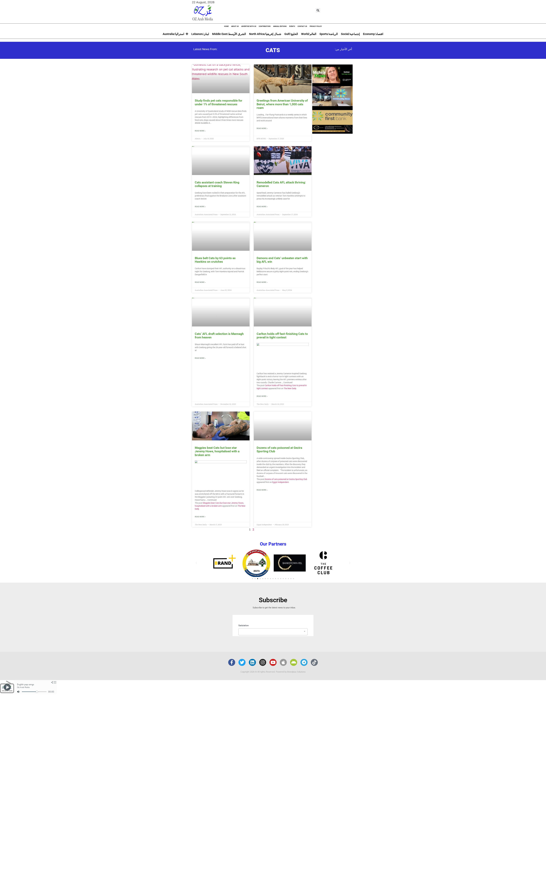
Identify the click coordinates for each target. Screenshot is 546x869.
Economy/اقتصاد (373, 34)
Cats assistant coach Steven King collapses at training (217, 184)
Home (226, 26)
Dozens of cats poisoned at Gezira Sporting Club (286, 479)
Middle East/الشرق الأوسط (229, 34)
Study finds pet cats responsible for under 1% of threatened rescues (218, 102)
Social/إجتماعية (350, 34)
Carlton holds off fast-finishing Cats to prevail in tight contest (282, 335)
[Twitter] (242, 662)
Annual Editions (280, 26)
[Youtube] (273, 662)
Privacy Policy (316, 26)
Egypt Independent (280, 482)
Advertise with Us (248, 26)
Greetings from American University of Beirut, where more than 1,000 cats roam (282, 104)
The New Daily (290, 388)
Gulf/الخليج (291, 34)
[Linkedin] (252, 662)
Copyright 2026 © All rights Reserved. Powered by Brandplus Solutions (273, 672)
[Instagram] (262, 662)
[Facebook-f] (231, 662)
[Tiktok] (314, 662)
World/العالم (308, 34)
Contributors (265, 26)
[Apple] (283, 662)
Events (292, 26)
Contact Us (302, 26)
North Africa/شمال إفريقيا (265, 34)
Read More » (200, 131)
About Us (235, 26)
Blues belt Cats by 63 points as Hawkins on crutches (215, 259)
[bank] (332, 132)
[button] (318, 10)
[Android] (293, 662)
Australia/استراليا (173, 34)
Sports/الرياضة (328, 34)
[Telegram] (304, 662)
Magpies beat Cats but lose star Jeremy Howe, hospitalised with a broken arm (217, 451)
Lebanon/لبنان (200, 34)
